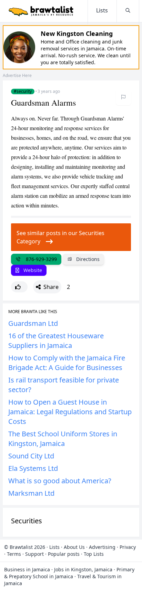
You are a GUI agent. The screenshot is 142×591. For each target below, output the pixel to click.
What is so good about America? (59, 480)
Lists (54, 547)
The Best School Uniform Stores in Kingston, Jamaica (62, 438)
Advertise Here (17, 75)
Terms (14, 554)
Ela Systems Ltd (33, 468)
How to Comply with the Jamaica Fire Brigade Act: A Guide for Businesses (66, 362)
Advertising (102, 547)
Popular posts (64, 554)
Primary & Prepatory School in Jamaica (69, 573)
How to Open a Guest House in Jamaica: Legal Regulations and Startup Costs (70, 411)
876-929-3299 (40, 259)
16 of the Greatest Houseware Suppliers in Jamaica (56, 340)
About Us (74, 547)
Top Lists (94, 554)
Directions (87, 259)
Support (34, 554)
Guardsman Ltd (33, 323)
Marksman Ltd (31, 493)
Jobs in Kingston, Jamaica (83, 569)
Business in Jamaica (27, 569)
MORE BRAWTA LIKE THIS (32, 311)
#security (23, 91)
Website (32, 270)
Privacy (128, 547)
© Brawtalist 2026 (24, 547)
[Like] (19, 286)
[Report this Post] (123, 97)
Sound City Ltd (31, 456)
